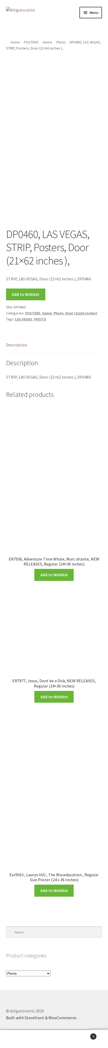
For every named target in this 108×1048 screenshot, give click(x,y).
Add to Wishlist (25, 294)
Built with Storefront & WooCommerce (41, 1017)
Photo (61, 42)
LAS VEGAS (23, 319)
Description (16, 344)
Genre (47, 42)
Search (54, 1039)
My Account (18, 1039)
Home (15, 42)
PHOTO (40, 319)
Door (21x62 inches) (81, 313)
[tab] (54, 345)
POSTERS (31, 42)
